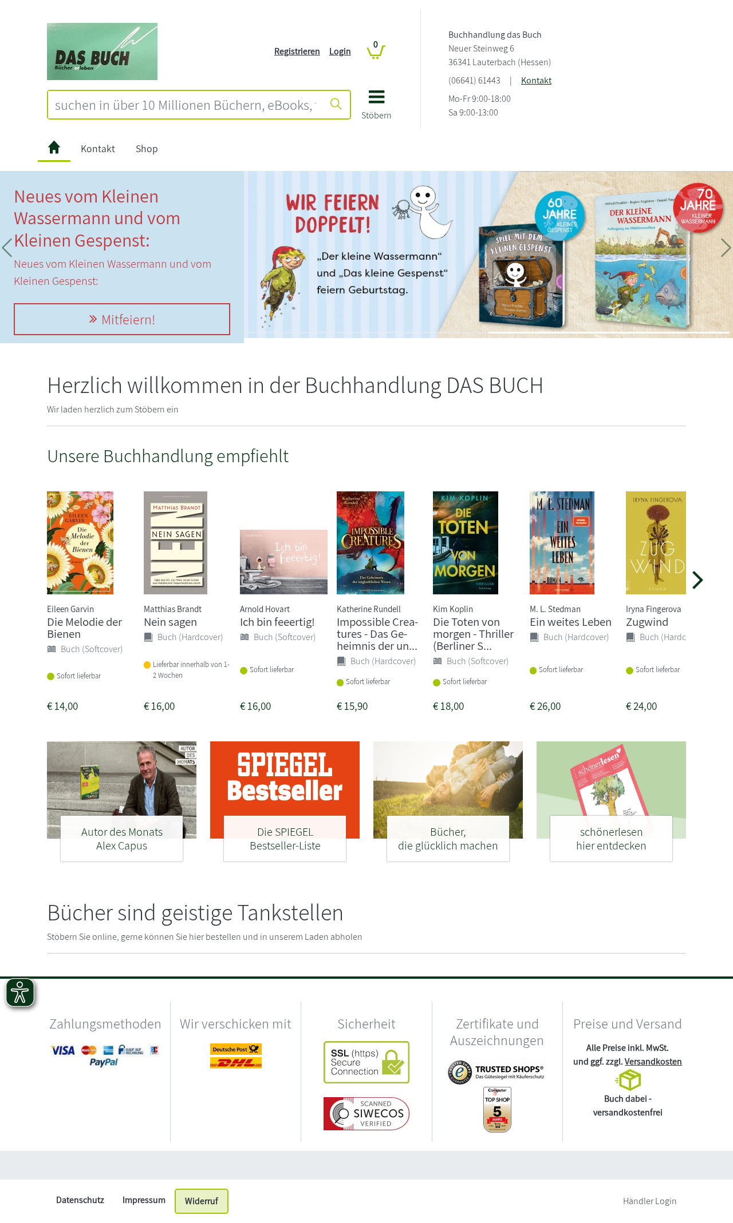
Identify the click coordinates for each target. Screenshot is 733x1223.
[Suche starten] (336, 104)
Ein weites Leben (571, 621)
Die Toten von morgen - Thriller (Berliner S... (473, 633)
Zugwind (647, 621)
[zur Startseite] (54, 149)
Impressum (144, 1200)
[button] (376, 109)
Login (340, 51)
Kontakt (536, 80)
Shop (147, 148)
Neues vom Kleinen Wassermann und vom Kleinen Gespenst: (97, 218)
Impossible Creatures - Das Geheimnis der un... (377, 633)
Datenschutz (80, 1200)
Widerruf (201, 1201)
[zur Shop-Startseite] (102, 51)
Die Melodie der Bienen (84, 627)
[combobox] (185, 104)
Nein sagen (170, 621)
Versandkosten (653, 1061)
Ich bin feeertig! (277, 621)
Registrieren (297, 51)
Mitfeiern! (128, 319)
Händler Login (650, 1201)
